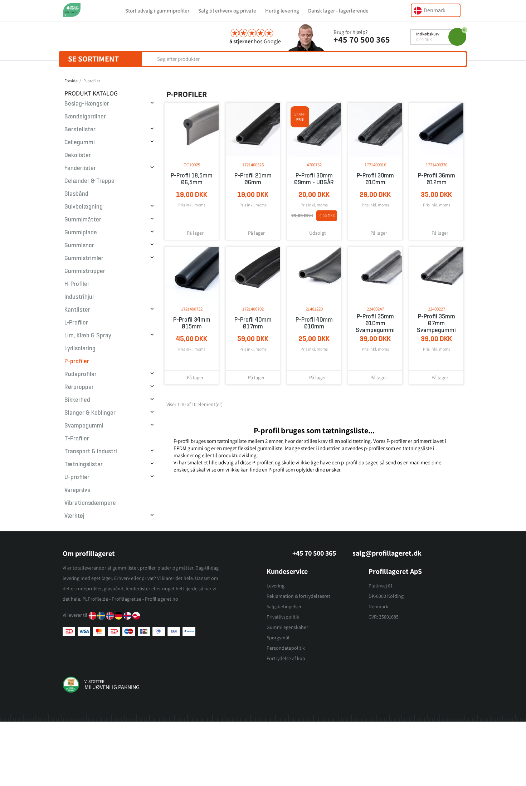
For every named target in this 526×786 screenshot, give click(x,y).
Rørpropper (79, 387)
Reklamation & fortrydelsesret (298, 596)
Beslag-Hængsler (86, 103)
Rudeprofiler (80, 374)
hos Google (255, 41)
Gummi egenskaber (287, 627)
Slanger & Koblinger (90, 412)
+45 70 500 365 (361, 39)
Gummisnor (79, 245)
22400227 (436, 309)
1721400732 (192, 309)
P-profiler (76, 361)
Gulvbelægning (83, 206)
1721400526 (253, 165)
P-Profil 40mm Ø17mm (253, 323)
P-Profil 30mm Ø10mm (375, 179)
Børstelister (80, 129)
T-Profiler (76, 438)
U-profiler (76, 477)
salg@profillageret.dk (387, 553)
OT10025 (192, 165)
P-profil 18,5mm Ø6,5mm (192, 179)
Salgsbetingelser (284, 606)
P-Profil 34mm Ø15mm (191, 323)
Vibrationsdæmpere (90, 503)
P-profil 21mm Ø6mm (253, 179)
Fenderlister (80, 168)
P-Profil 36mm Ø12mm (436, 179)
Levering (275, 585)
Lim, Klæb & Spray (87, 335)
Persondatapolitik (286, 648)
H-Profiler (76, 284)
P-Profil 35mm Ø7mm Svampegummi (436, 323)
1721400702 (253, 309)
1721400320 (436, 165)
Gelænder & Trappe (89, 181)
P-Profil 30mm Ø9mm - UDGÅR (314, 179)
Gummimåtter (82, 219)
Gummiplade (80, 232)
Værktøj (74, 515)
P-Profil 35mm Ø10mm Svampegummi (375, 323)
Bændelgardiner (85, 116)
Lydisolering (80, 348)
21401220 (314, 309)
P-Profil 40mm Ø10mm (314, 323)
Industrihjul (79, 297)
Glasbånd (76, 193)
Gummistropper (84, 271)
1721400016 (375, 165)
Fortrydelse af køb (286, 658)
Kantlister (77, 309)
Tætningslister (83, 464)
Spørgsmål (278, 637)
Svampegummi (83, 425)
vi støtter (94, 681)
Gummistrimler (83, 258)
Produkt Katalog (91, 93)
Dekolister (77, 155)
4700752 (314, 165)
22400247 (375, 309)
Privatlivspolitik (283, 617)
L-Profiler (76, 322)
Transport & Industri (90, 451)
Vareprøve (77, 490)
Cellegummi (79, 142)
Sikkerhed (77, 400)
